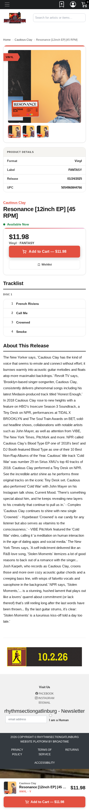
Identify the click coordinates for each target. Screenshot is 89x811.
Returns (72, 749)
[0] (84, 5)
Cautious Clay (23, 39)
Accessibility (44, 762)
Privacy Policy (17, 752)
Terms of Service (45, 752)
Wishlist (47, 264)
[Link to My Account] (73, 5)
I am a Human (59, 720)
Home (7, 39)
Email (46, 702)
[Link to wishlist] (62, 5)
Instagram (46, 698)
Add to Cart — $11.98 (47, 251)
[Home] (14, 17)
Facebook (46, 693)
